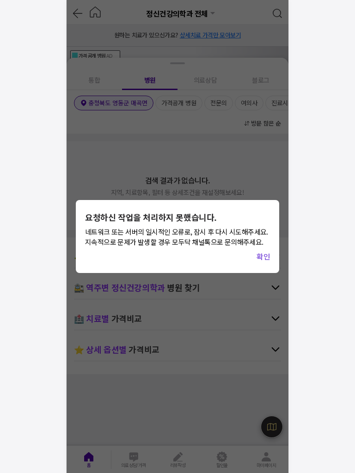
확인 (263, 256)
